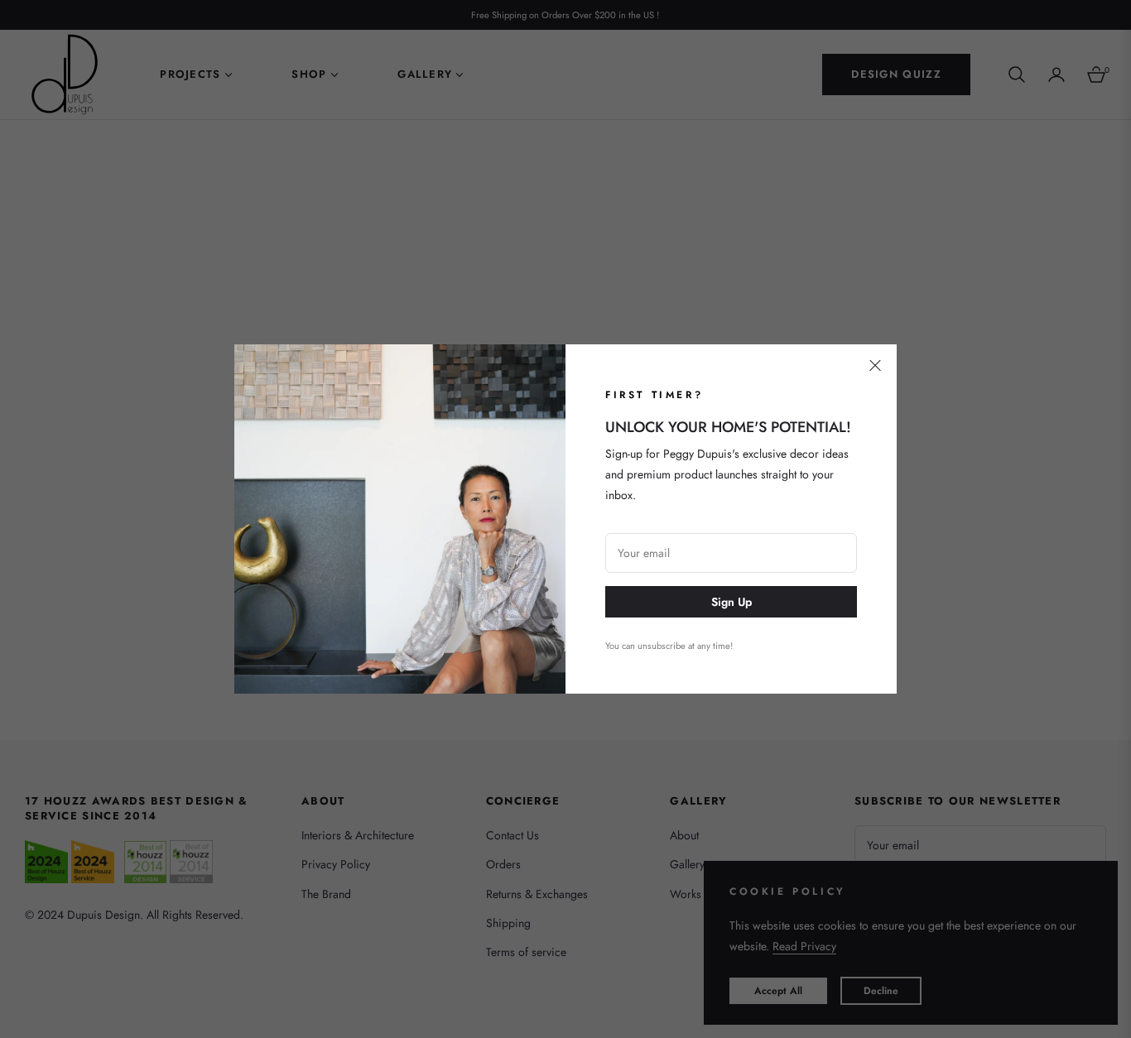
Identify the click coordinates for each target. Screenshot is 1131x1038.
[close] (875, 366)
